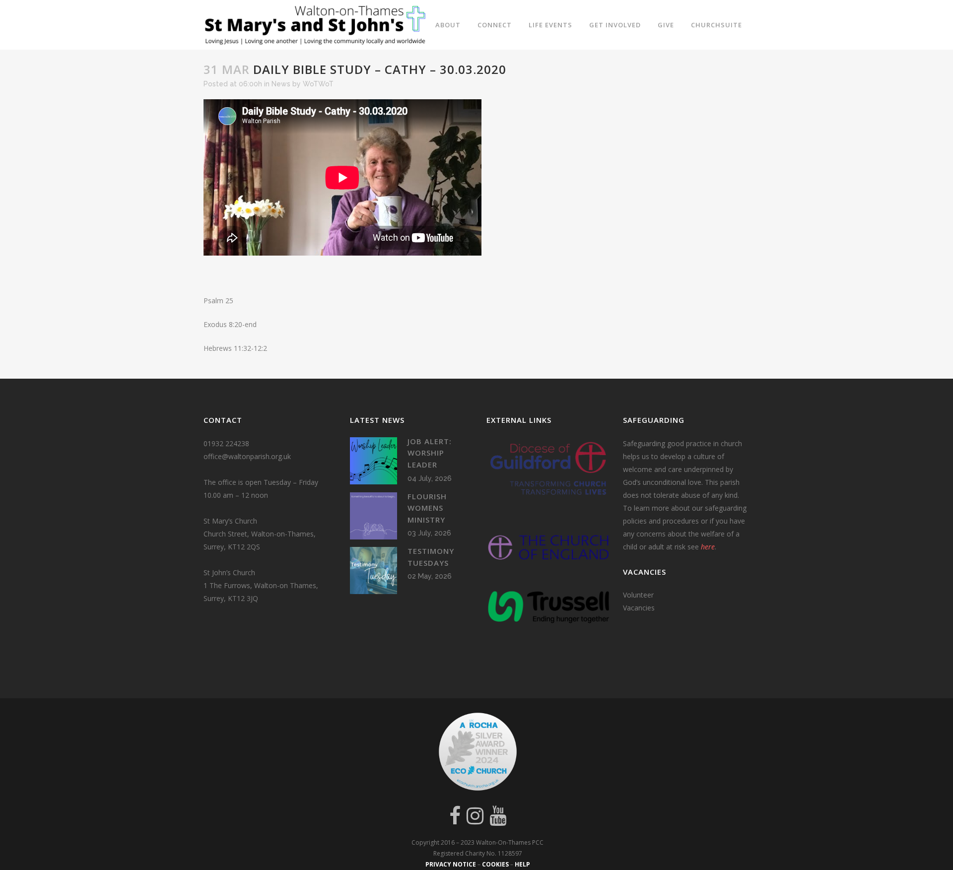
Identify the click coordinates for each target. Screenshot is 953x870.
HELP (522, 864)
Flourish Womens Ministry (427, 508)
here (708, 546)
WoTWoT (318, 84)
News (281, 84)
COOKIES (495, 864)
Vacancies (639, 607)
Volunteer (638, 595)
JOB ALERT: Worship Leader (430, 452)
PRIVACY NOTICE (450, 864)
